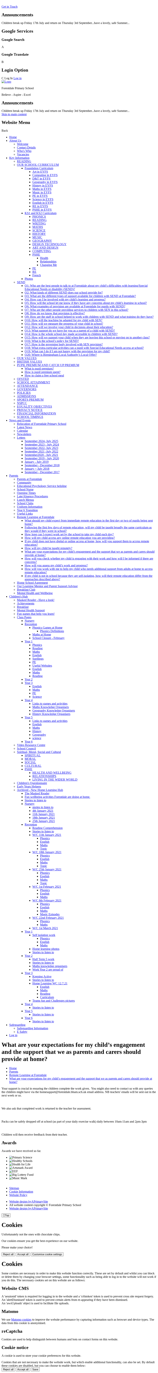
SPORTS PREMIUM (30, 399)
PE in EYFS (40, 195)
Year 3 (29, 682)
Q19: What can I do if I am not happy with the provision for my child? (67, 351)
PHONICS (39, 216)
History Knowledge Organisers (51, 714)
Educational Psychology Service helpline (42, 486)
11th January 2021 (43, 814)
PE (34, 268)
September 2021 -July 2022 (41, 451)
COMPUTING (41, 251)
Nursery (29, 620)
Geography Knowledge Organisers (53, 710)
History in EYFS (42, 185)
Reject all (8, 1254)
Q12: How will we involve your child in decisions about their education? (69, 327)
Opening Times (26, 493)
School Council (26, 748)
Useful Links (25, 513)
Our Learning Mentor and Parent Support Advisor (47, 586)
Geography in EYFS (45, 182)
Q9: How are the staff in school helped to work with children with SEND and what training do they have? (89, 316)
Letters (21, 437)
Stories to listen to (35, 800)
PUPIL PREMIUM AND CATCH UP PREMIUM (48, 365)
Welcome (22, 144)
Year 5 (29, 717)
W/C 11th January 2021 (46, 834)
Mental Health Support (31, 610)
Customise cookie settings (47, 1254)
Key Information (19, 157)
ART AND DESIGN (45, 247)
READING (24, 161)
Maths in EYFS (41, 189)
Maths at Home (41, 634)
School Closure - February (48, 638)
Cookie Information (21, 1191)
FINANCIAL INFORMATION (36, 413)
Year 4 (29, 700)
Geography (39, 734)
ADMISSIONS (26, 396)
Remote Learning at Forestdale (35, 517)
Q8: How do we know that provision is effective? (55, 313)
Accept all (23, 1254)
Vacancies (23, 154)
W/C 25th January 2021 (46, 869)
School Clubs (25, 503)
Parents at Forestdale (29, 479)
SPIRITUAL (33, 755)
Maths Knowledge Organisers (50, 707)
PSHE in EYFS (42, 209)
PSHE (36, 254)
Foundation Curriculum (39, 168)
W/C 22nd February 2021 (48, 917)
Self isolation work (43, 935)
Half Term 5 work (43, 959)
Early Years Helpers (29, 786)
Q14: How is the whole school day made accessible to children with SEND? (71, 334)
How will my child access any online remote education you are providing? (70, 537)
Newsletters (24, 434)
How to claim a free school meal (44, 375)
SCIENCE (38, 230)
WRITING (39, 223)
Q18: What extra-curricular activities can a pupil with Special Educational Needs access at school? (84, 347)
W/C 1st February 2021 (46, 886)
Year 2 (29, 679)
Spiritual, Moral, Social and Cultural (39, 752)
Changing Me (48, 265)
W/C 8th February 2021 (46, 900)
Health (44, 258)
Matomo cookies (21, 1319)
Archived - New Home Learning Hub (40, 790)
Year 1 (29, 641)
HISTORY (39, 233)
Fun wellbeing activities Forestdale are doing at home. (57, 796)
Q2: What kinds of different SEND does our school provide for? (64, 292)
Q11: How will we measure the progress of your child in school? (64, 323)
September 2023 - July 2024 (42, 444)
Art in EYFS (40, 171)
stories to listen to (42, 807)
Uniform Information (29, 506)
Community (24, 482)
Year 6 (29, 741)
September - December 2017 (42, 472)
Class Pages (24, 617)
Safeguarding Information (32, 1028)
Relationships (48, 261)
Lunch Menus (25, 499)
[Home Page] (6, 81)
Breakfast (23, 606)
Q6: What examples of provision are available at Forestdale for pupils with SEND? (75, 306)
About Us (15, 140)
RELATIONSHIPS (44, 776)
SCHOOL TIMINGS (30, 417)
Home (13, 137)
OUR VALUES (27, 358)
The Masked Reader (37, 793)
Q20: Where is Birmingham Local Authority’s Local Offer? (61, 354)
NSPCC (22, 403)
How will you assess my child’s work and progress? (56, 565)
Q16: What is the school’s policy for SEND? (52, 341)
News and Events (20, 420)
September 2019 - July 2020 (42, 458)
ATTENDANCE (27, 385)
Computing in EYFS (45, 175)
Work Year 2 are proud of (47, 969)
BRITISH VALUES (29, 361)
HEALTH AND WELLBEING (51, 772)
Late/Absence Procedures (32, 496)
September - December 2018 (42, 465)
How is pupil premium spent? (43, 372)
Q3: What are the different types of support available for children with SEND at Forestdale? (80, 296)
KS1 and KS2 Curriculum (40, 213)
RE (34, 271)
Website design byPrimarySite (28, 1201)
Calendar (22, 430)
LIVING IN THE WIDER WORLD (54, 779)
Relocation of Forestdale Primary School (41, 423)
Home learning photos (45, 948)
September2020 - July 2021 (41, 455)
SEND (21, 282)
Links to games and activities (49, 703)
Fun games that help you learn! (36, 613)
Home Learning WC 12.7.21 (49, 983)
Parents (13, 475)
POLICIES (24, 392)
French (36, 275)
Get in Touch (10, 6)
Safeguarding (17, 1024)
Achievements (25, 603)
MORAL (30, 758)
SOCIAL (30, 762)
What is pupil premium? (39, 368)
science (36, 738)
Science (37, 696)
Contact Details (26, 147)
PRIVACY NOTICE (30, 410)
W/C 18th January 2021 (46, 852)
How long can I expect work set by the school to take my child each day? (69, 534)
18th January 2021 (43, 817)
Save (35, 1369)
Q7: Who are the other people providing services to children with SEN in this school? (76, 309)
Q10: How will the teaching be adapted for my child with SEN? (63, 320)
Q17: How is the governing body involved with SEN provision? (64, 344)
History (36, 731)
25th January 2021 (43, 821)
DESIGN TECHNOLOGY (49, 244)
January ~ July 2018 (37, 468)
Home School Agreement (32, 582)
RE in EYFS (40, 206)
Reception (31, 624)
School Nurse (25, 489)
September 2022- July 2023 (41, 448)
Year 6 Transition (27, 510)
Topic (43, 848)
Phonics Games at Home (47, 627)
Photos (29, 278)
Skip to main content (14, 114)
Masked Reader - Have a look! (35, 600)
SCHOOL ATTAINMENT (33, 382)
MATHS (37, 227)
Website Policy (18, 1195)
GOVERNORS (26, 389)
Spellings (38, 658)
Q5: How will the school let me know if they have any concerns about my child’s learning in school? (86, 303)
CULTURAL (33, 765)
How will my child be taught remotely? (48, 548)
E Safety (22, 1031)
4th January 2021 (42, 810)
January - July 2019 (37, 461)
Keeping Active (41, 976)
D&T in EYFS (41, 178)
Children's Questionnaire (32, 783)
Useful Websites (42, 665)
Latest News (24, 427)
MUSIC (37, 237)
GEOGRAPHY (42, 240)
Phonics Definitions (52, 631)
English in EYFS (42, 202)
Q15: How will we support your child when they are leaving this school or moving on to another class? (87, 337)
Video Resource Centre (31, 745)
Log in (17, 78)
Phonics (37, 644)
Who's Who (24, 151)
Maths (36, 651)
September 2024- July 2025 (41, 441)
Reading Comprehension (47, 828)
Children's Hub (18, 596)
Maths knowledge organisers (49, 966)
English (37, 655)
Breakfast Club (26, 589)
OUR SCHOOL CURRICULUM (38, 164)
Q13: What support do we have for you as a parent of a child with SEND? (70, 330)
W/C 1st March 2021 (45, 928)
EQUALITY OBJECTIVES (34, 406)
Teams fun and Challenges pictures (53, 1000)
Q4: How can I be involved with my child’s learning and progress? (65, 299)
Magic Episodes (50, 914)
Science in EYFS (42, 199)
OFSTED (23, 379)
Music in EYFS (41, 192)
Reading (37, 648)
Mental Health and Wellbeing (35, 593)
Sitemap (14, 1188)
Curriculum (47, 997)
